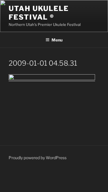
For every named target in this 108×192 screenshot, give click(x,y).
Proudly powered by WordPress (38, 157)
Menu (57, 39)
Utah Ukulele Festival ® (39, 12)
